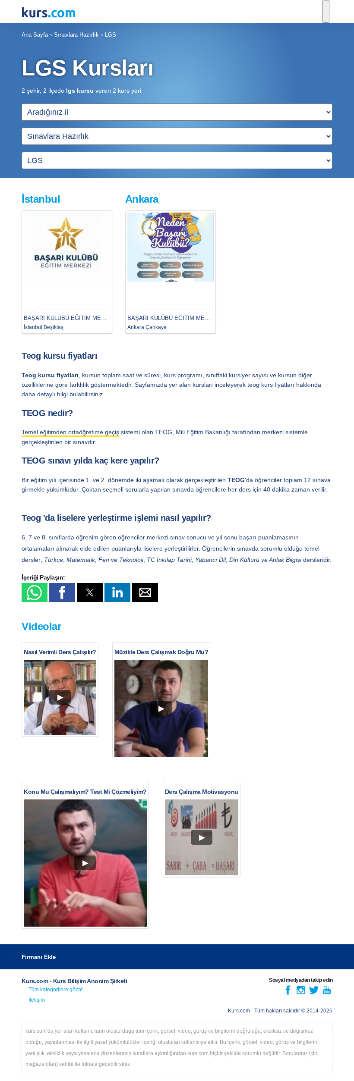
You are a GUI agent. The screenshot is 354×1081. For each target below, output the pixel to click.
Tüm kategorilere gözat (55, 990)
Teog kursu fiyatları (59, 355)
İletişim (36, 1000)
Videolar (41, 626)
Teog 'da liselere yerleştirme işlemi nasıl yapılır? (116, 518)
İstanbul (41, 199)
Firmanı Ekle (39, 957)
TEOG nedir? (47, 413)
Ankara (141, 199)
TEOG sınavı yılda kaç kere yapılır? (90, 460)
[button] (34, 592)
